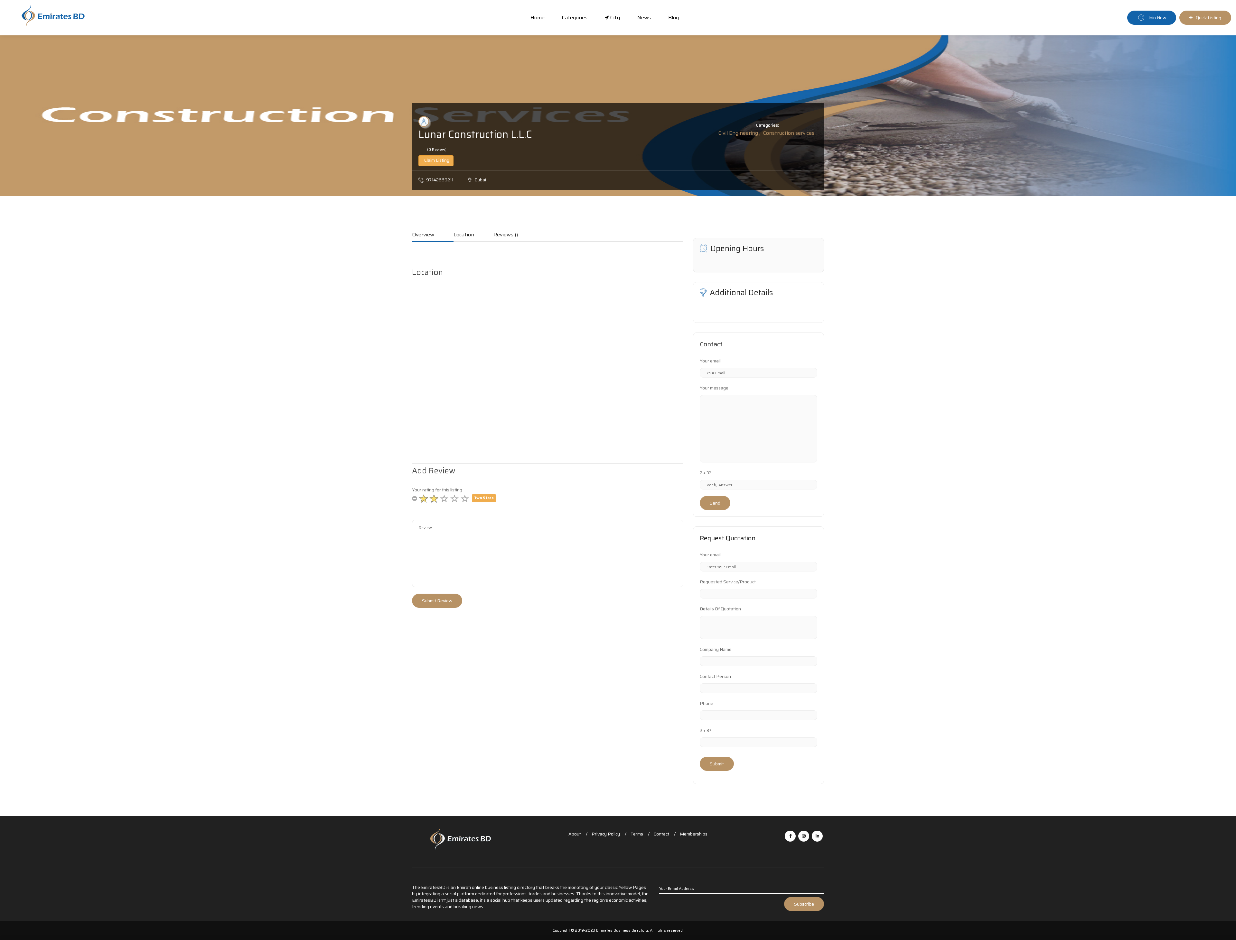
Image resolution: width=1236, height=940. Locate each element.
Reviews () (505, 235)
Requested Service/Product (728, 581)
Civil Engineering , (739, 133)
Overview (423, 235)
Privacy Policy (606, 834)
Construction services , (790, 133)
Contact (661, 834)
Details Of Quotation (720, 608)
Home (537, 18)
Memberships (693, 834)
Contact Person (715, 676)
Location (464, 235)
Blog (673, 18)
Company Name (716, 649)
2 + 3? (705, 472)
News (644, 18)
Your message (714, 387)
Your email (710, 360)
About (574, 834)
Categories (574, 18)
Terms (637, 834)
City (614, 18)
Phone (706, 703)
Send (715, 503)
